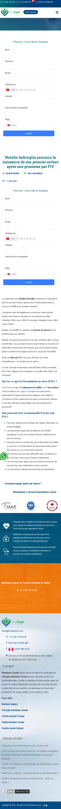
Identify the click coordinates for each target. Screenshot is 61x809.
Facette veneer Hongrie (13, 728)
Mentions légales (10, 704)
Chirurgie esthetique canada (15, 710)
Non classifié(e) (35, 173)
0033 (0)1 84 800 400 (45, 2)
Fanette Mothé (12, 173)
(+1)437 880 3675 (21, 649)
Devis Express (30, 12)
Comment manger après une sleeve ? (22, 483)
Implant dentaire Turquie (13, 722)
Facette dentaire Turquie (13, 716)
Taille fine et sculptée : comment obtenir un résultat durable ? (30, 773)
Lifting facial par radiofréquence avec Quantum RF (25, 745)
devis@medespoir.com (12, 631)
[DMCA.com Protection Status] (16, 790)
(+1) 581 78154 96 (8, 2)
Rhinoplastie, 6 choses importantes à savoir (36, 492)
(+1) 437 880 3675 (24, 2)
